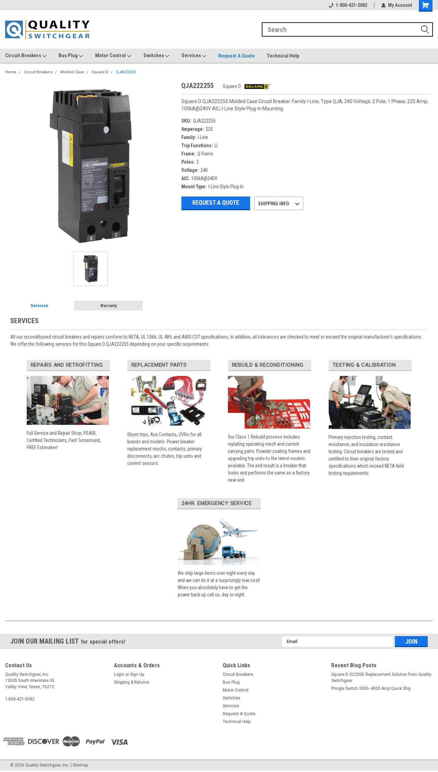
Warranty (108, 305)
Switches (154, 55)
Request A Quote (236, 56)
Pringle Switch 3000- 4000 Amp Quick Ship (371, 688)
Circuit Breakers (23, 55)
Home (10, 72)
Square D (100, 72)
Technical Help (283, 56)
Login (119, 674)
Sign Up (137, 674)
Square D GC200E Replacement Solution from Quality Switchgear (381, 677)
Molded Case (72, 72)
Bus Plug (69, 55)
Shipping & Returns (131, 682)
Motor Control (111, 55)
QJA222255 (126, 72)
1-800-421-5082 (351, 5)
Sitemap (80, 765)
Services (191, 55)
